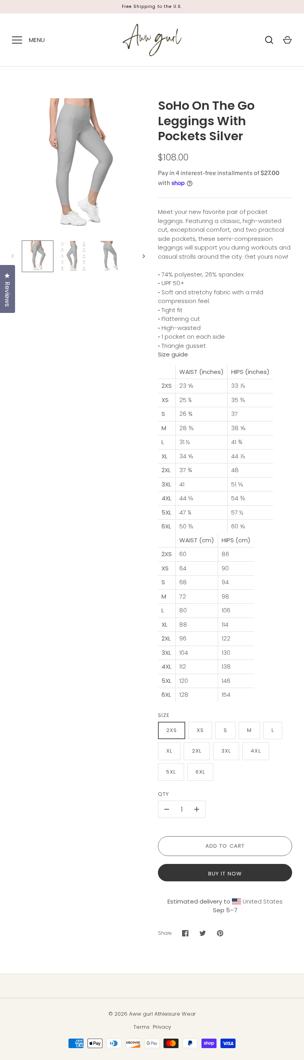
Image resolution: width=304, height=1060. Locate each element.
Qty (163, 794)
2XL (196, 751)
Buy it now (225, 873)
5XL (171, 772)
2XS (171, 730)
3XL (226, 751)
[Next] (144, 256)
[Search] (269, 40)
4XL (255, 751)
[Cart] (287, 40)
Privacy (162, 1027)
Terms (141, 1027)
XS (200, 730)
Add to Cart (225, 846)
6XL (200, 772)
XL (169, 751)
